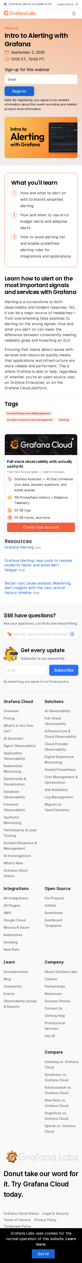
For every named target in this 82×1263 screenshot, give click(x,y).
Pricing (9, 718)
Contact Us (54, 1008)
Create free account (41, 527)
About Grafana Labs (61, 972)
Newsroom (53, 994)
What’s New (13, 863)
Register (19, 91)
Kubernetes (13, 935)
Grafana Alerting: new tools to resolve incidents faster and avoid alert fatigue (38, 565)
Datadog (11, 942)
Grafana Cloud (46, 1184)
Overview (11, 711)
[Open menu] (73, 13)
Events (9, 994)
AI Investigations (17, 856)
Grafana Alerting (19, 547)
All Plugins (12, 905)
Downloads (54, 913)
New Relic (12, 949)
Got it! (43, 1254)
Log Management (59, 797)
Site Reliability (56, 790)
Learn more (65, 4)
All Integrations (16, 898)
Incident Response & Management (28, 413)
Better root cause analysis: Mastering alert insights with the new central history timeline (38, 588)
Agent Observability (20, 746)
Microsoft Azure (16, 927)
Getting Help (55, 1016)
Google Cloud (15, 920)
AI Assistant (13, 738)
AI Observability (57, 711)
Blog (7, 979)
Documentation (16, 972)
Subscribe (64, 670)
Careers (51, 979)
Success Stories (57, 1001)
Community (13, 986)
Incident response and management (29, 419)
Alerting (64, 419)
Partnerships (55, 986)
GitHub (50, 905)
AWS (7, 913)
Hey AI (50, 1036)
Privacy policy (59, 681)
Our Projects (54, 898)
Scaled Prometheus (60, 770)
